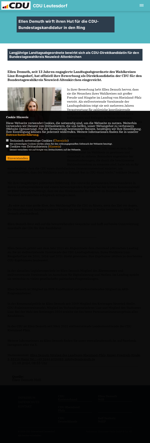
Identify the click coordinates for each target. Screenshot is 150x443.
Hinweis (54, 146)
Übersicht (61, 140)
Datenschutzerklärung (22, 134)
